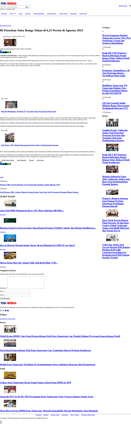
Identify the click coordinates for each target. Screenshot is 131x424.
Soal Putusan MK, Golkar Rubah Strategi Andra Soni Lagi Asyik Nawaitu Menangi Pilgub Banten (39, 192)
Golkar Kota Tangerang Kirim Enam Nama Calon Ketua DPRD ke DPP (35, 382)
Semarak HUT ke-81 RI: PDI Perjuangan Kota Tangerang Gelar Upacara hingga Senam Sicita (46, 396)
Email (2, 295)
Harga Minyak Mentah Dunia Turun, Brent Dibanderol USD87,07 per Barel (37, 245)
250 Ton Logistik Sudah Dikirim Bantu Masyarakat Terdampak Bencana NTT (115, 105)
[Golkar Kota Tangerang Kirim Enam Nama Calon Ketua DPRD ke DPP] (10, 378)
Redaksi (45, 415)
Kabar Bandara (51, 13)
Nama (2, 291)
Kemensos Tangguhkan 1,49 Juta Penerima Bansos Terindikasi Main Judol (116, 73)
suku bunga (40, 160)
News (11, 13)
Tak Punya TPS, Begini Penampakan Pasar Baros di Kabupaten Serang (29, 145)
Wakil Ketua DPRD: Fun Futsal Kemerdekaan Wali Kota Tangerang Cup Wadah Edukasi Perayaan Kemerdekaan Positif (60, 336)
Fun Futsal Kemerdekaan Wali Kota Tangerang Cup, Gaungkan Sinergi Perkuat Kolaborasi (45, 350)
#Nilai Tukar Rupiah (8, 160)
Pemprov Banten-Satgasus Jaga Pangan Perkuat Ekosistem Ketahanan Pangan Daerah (115, 202)
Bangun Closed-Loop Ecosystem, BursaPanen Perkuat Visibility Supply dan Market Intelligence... (48, 228)
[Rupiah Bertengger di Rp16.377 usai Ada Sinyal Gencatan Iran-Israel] (11, 108)
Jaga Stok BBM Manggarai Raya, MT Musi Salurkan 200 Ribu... (32, 210)
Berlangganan (123, 6)
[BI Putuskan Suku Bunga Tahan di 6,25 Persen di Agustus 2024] (10, 45)
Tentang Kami (55, 415)
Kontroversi (83, 13)
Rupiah (31, 160)
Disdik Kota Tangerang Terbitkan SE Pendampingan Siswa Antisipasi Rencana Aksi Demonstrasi (47, 364)
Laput (20, 13)
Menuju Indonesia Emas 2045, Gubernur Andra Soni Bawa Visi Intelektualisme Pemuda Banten (116, 180)
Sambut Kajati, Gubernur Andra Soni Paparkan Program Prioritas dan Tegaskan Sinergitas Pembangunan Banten (115, 135)
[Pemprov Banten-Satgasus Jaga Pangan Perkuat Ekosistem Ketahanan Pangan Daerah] (112, 194)
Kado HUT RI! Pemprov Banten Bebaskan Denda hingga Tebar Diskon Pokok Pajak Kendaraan (115, 57)
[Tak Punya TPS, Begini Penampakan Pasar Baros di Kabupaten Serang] (9, 141)
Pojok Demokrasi (39, 13)
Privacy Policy (74, 415)
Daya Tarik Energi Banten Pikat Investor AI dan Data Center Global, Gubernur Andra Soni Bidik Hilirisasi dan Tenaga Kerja (115, 225)
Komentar (3, 288)
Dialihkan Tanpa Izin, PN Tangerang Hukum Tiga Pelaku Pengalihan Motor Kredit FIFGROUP (115, 89)
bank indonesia (21, 160)
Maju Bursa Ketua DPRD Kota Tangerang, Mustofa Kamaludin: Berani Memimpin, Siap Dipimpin (49, 410)
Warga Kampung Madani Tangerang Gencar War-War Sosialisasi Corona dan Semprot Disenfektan (116, 39)
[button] (10, 52)
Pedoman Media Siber (88, 415)
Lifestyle (27, 13)
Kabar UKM (63, 13)
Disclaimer (65, 415)
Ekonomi (3, 214)
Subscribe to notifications (7, 319)
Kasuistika (73, 13)
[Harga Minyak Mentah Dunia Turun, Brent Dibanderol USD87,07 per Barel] (10, 241)
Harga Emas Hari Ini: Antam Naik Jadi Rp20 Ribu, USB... (28, 262)
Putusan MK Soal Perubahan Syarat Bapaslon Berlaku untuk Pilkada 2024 (30, 185)
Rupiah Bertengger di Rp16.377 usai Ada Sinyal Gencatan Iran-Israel (28, 111)
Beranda (4, 13)
